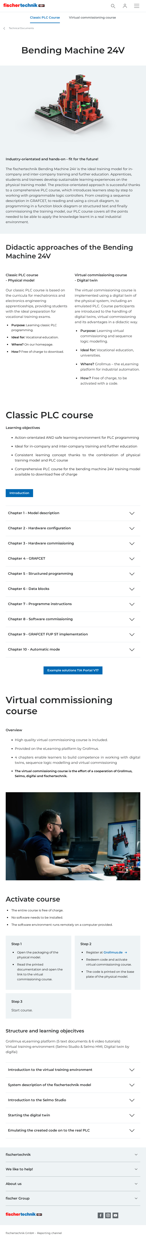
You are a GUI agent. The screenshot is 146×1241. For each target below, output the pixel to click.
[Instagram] (108, 1215)
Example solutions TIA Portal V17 (73, 670)
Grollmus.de (113, 952)
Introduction (19, 493)
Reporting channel (49, 1233)
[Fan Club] (125, 6)
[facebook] (100, 1215)
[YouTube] (115, 1215)
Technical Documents (21, 28)
